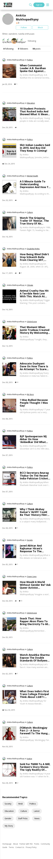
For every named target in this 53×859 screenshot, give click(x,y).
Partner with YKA (26, 844)
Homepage (7, 844)
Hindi (20, 803)
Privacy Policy (31, 847)
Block (40, 27)
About (15, 844)
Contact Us (20, 847)
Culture (23, 811)
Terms (11, 847)
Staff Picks (23, 818)
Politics (32, 803)
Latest (37, 811)
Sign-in (39, 4)
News (37, 818)
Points (37, 844)
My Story (9, 825)
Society (8, 803)
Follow (24, 27)
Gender (8, 818)
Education (9, 811)
